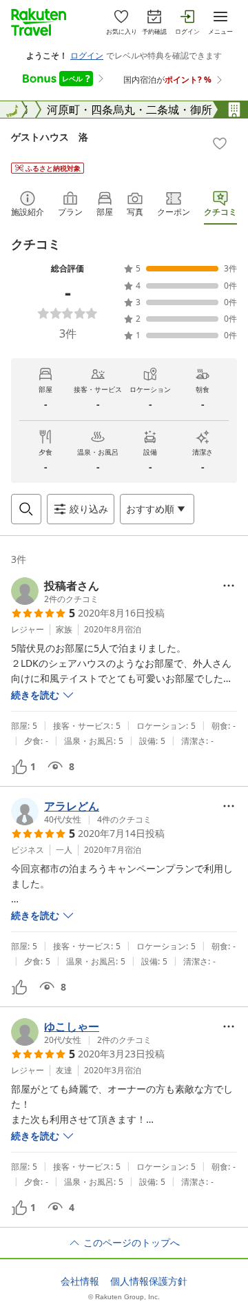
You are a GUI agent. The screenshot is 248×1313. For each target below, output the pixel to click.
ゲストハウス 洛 (49, 136)
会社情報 (80, 1281)
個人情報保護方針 (148, 1281)
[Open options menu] (228, 585)
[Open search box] (26, 509)
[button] (55, 591)
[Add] (220, 143)
